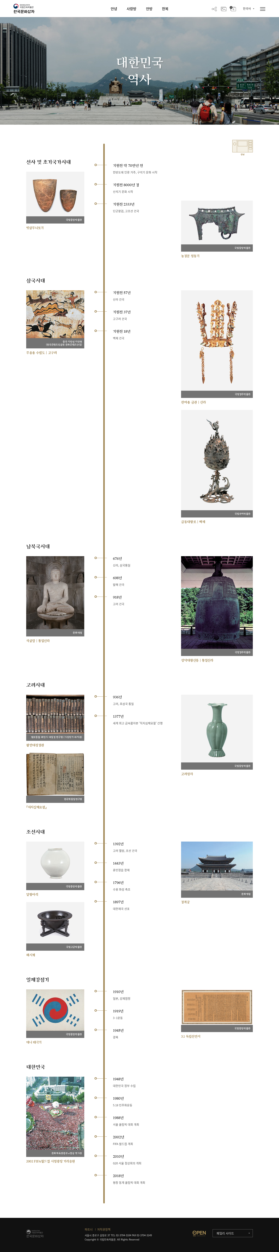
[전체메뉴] (263, 9)
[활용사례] (223, 8)
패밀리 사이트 (225, 1233)
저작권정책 (103, 1229)
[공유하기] (214, 8)
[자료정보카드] (233, 8)
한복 (165, 8)
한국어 (247, 8)
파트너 (89, 1229)
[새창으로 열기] (199, 1233)
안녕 (114, 8)
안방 (149, 8)
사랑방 (131, 8)
